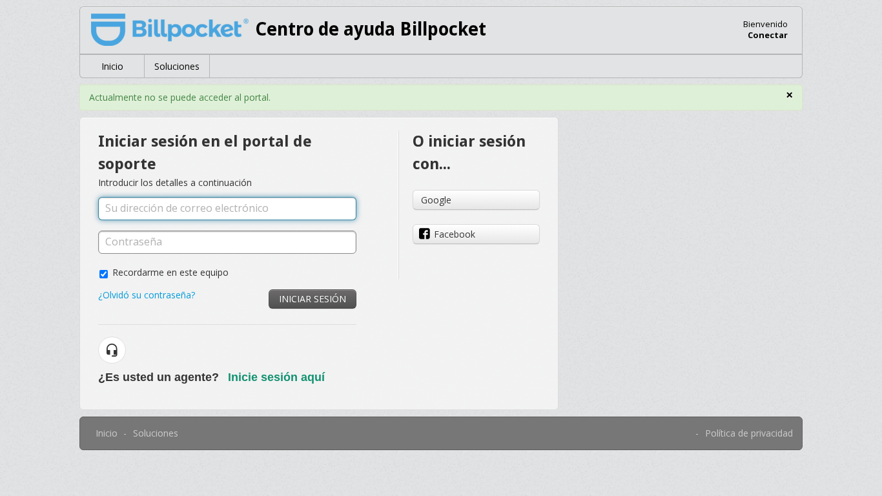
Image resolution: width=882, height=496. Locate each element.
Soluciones (177, 66)
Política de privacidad (749, 433)
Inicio (112, 66)
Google (436, 200)
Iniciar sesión (312, 299)
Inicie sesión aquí (276, 377)
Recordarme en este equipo (170, 272)
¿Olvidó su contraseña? (146, 295)
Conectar (768, 35)
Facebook (454, 234)
